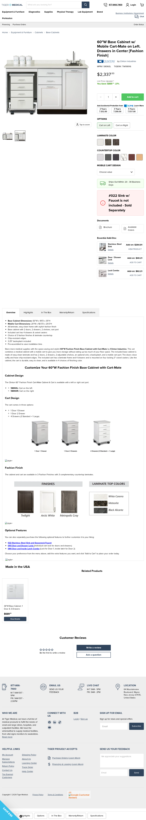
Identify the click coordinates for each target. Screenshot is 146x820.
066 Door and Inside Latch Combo (23, 548)
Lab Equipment (85, 11)
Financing (6, 25)
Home (5, 32)
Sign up (84, 719)
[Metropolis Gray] (108, 142)
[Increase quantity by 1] (116, 97)
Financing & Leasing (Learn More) (67, 764)
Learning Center (29, 763)
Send (136, 772)
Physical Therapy (65, 11)
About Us (26, 759)
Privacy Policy (38, 795)
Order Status (139, 25)
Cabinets (39, 32)
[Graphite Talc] (116, 157)
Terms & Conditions (55, 795)
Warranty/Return (66, 312)
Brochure (108, 227)
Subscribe (136, 726)
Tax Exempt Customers (7, 776)
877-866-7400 (115, 5)
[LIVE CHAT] (89, 693)
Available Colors (132, 228)
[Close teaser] (20, 816)
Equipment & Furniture (13, 11)
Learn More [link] (139, 105)
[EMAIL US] (52, 693)
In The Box (46, 312)
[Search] (85, 5)
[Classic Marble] (124, 157)
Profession (7, 18)
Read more (7, 737)
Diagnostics (34, 11)
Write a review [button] (93, 647)
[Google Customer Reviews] (79, 794)
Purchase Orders (19, 25)
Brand (100, 11)
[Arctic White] (100, 142)
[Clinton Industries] (106, 61)
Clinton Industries (128, 61)
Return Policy (8, 766)
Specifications (88, 312)
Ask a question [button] (93, 654)
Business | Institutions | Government (130, 13)
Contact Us (7, 770)
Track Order (27, 767)
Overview (10, 312)
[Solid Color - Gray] (100, 157)
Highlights (28, 312)
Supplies (48, 11)
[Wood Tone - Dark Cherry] (131, 157)
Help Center (27, 771)
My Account (7, 754)
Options (40, 815)
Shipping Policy (29, 754)
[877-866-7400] (13, 693)
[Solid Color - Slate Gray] (108, 157)
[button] (10, 810)
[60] (7, 135)
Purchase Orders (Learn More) (66, 758)
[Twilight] (116, 142)
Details (110, 249)
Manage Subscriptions (8, 760)
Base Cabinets (52, 32)
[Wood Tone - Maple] (139, 157)
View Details (15, 619)
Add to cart (132, 97)
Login (76, 719)
